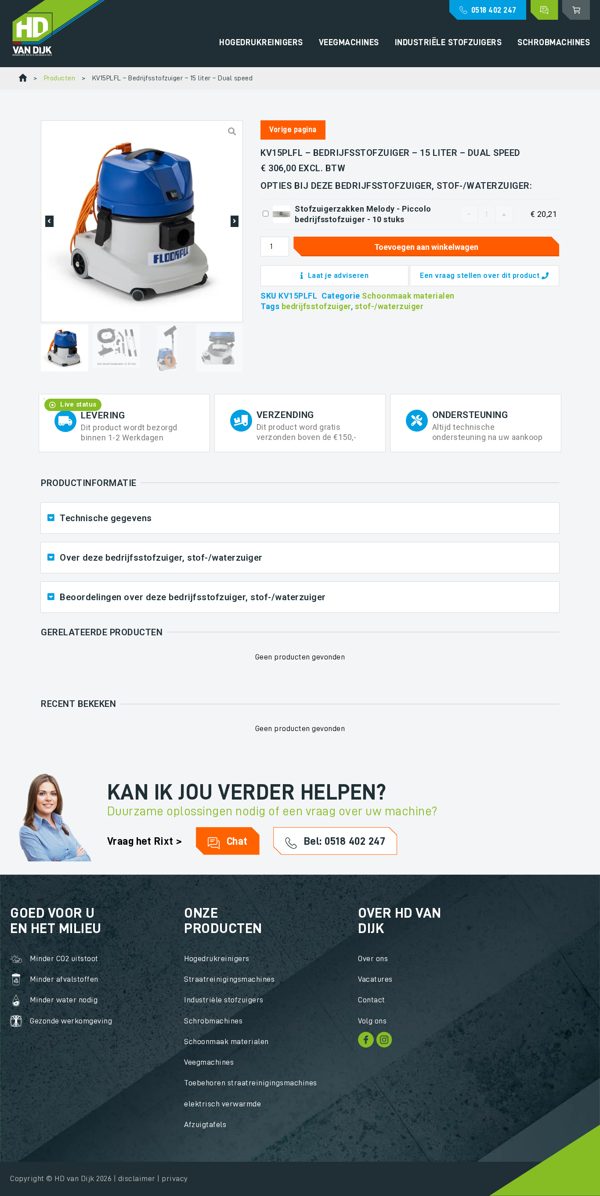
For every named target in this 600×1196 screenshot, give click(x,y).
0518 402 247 (494, 10)
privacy (175, 1178)
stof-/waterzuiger (389, 306)
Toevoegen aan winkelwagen (426, 247)
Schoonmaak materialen (408, 295)
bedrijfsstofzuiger (316, 306)
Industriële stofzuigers (448, 42)
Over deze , (161, 557)
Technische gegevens (106, 518)
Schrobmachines (553, 42)
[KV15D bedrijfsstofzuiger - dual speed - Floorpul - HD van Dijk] (142, 221)
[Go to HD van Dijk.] (23, 78)
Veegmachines (349, 42)
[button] (49, 221)
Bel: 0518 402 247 (343, 841)
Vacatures (375, 979)
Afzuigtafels (205, 1124)
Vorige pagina (293, 129)
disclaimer (136, 1178)
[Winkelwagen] (576, 10)
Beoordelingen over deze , (193, 597)
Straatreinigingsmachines (229, 979)
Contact (371, 1000)
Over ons (373, 958)
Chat (236, 841)
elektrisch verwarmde (222, 1104)
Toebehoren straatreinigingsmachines (250, 1083)
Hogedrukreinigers (261, 42)
